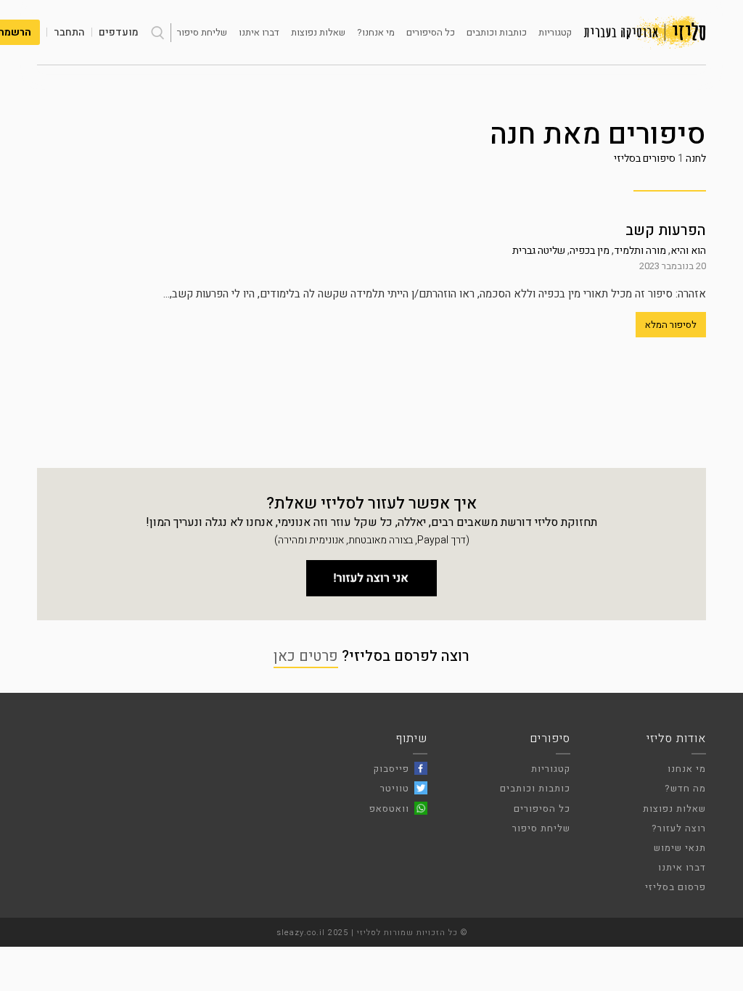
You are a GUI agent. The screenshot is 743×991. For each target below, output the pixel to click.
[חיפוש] (157, 32)
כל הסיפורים (430, 32)
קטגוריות (555, 32)
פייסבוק (391, 769)
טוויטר (394, 788)
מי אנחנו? (376, 32)
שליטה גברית (538, 250)
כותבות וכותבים (497, 32)
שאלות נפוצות (318, 32)
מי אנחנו (687, 769)
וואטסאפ (389, 808)
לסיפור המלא (671, 325)
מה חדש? (685, 788)
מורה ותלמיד (640, 250)
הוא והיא (688, 250)
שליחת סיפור (202, 32)
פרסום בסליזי (675, 887)
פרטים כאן (306, 656)
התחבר (69, 32)
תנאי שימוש (680, 848)
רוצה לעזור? (679, 828)
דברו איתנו (259, 32)
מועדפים (119, 32)
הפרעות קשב (665, 230)
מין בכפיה (589, 250)
